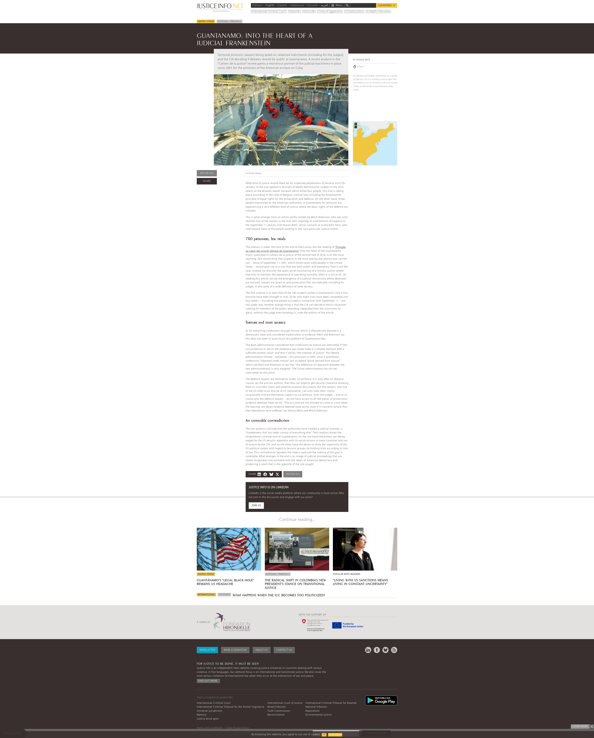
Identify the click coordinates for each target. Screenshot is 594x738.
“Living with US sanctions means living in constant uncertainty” (360, 581)
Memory (202, 715)
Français (257, 5)
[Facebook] (377, 650)
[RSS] (394, 650)
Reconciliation (276, 715)
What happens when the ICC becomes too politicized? (279, 595)
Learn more (580, 726)
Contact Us (284, 650)
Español (282, 5)
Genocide (309, 11)
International (206, 594)
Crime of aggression (330, 11)
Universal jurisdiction (209, 711)
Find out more (207, 681)
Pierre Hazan (255, 173)
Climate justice (354, 11)
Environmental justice (319, 715)
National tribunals (229, 21)
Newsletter (207, 650)
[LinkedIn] (368, 650)
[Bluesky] (385, 650)
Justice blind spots (208, 719)
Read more (335, 735)
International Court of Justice (284, 703)
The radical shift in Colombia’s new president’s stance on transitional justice (295, 583)
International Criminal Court (269, 11)
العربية (324, 5)
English (270, 5)
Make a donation (235, 650)
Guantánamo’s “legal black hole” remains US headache (225, 581)
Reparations (313, 711)
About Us (261, 650)
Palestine (294, 11)
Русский (312, 5)
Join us (256, 505)
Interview (224, 594)
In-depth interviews (378, 11)
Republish (206, 173)
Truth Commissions (278, 711)
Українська (297, 5)
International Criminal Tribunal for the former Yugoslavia (230, 707)
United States (206, 21)
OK (324, 735)
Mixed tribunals (276, 707)
